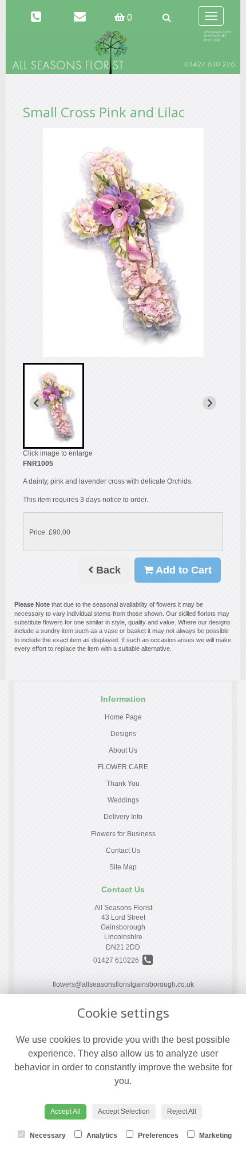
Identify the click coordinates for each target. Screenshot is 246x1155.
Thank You (123, 784)
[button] (53, 406)
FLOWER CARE (123, 767)
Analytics (101, 1136)
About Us (123, 750)
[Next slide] (209, 403)
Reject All (181, 1111)
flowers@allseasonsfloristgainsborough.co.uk (123, 984)
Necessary (47, 1136)
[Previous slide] (36, 403)
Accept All (65, 1111)
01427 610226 (117, 960)
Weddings (123, 800)
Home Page (123, 717)
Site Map (123, 867)
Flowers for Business (123, 834)
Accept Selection (124, 1111)
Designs (123, 734)
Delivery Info (123, 817)
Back (107, 570)
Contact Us (123, 851)
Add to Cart (182, 570)
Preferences (157, 1136)
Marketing (214, 1136)
